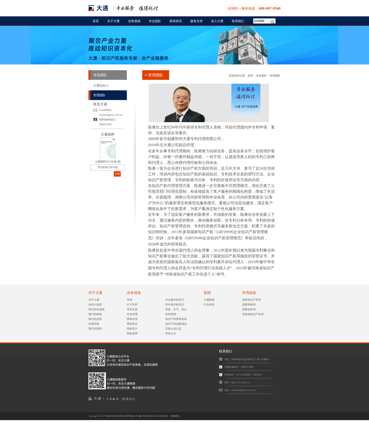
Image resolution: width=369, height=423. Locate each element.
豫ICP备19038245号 (148, 416)
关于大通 (113, 21)
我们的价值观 (96, 309)
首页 (96, 21)
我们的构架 (95, 314)
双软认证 (170, 333)
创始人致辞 (95, 304)
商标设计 (132, 328)
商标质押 (132, 333)
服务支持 (196, 21)
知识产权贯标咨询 (176, 319)
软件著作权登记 (174, 304)
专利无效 (132, 309)
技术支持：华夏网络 (169, 416)
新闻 (207, 293)
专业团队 (155, 21)
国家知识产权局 (251, 299)
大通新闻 (209, 299)
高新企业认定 (173, 328)
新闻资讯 (176, 21)
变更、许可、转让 (176, 309)
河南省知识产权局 (253, 314)
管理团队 (99, 95)
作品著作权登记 (174, 299)
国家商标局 (249, 304)
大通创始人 (101, 85)
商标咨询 (132, 319)
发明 (129, 299)
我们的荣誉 (95, 328)
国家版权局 (249, 309)
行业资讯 (209, 304)
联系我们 (238, 21)
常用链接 (249, 293)
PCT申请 (132, 304)
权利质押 (170, 314)
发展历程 (93, 323)
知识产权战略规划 (176, 323)
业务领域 (134, 21)
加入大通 (217, 21)
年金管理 (132, 314)
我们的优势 (95, 319)
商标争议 (132, 323)
